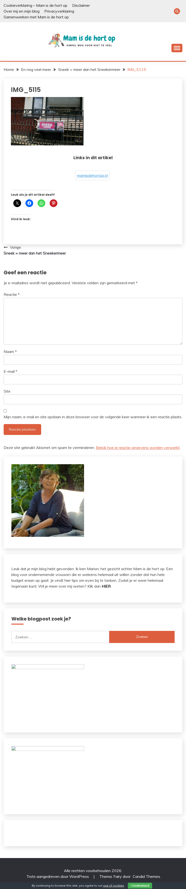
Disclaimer (81, 5)
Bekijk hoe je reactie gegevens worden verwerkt (138, 447)
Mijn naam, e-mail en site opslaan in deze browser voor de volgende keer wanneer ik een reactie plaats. (93, 416)
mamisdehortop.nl (92, 175)
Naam (10, 351)
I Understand (140, 885)
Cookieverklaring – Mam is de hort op (35, 5)
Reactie (12, 294)
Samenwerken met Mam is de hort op (36, 17)
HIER (106, 586)
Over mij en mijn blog (21, 11)
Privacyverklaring (59, 11)
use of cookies (113, 885)
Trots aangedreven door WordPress (58, 876)
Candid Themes (146, 876)
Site (7, 391)
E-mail (10, 371)
